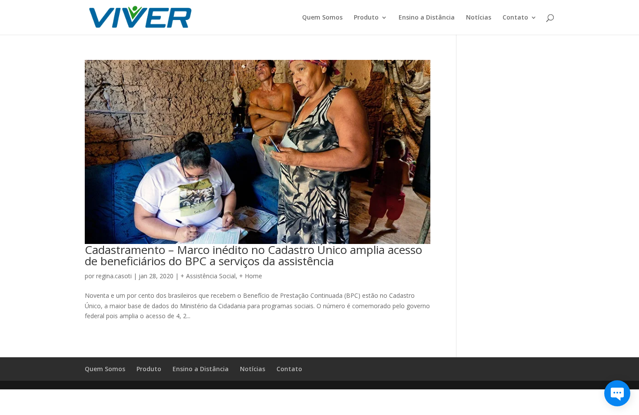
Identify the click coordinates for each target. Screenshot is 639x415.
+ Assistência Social (208, 276)
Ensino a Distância (427, 17)
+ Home (250, 276)
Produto (366, 17)
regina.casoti (114, 276)
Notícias (478, 17)
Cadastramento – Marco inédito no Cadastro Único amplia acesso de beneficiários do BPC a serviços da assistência (253, 255)
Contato (515, 17)
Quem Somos (322, 17)
